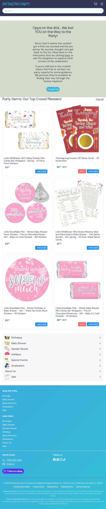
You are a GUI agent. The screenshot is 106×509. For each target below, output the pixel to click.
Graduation (7, 406)
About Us (6, 442)
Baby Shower (8, 399)
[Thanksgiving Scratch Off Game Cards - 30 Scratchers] (79, 140)
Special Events (9, 403)
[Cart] (95, 4)
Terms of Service (83, 486)
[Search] (101, 10)
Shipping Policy (67, 486)
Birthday (6, 396)
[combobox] (53, 10)
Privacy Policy (38, 486)
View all (100, 99)
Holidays (6, 432)
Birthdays (7, 421)
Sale (4, 410)
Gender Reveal (9, 428)
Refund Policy (52, 486)
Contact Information (22, 486)
